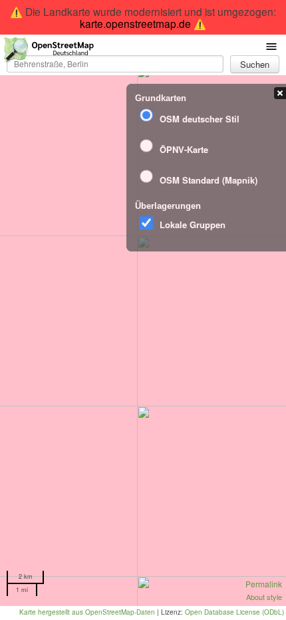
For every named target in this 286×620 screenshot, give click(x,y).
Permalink (263, 583)
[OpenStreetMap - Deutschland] (49, 52)
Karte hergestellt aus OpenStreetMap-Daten (87, 612)
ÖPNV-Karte (184, 149)
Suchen (254, 64)
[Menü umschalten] (271, 45)
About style (264, 596)
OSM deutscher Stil (199, 118)
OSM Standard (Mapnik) (208, 180)
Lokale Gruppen (192, 224)
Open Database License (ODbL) (234, 612)
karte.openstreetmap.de (135, 23)
